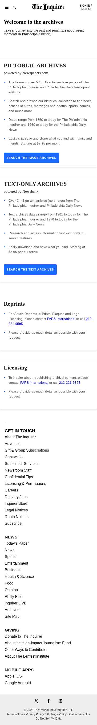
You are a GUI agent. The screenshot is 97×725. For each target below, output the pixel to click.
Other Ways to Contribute (25, 650)
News (9, 550)
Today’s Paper (17, 543)
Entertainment (16, 563)
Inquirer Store (16, 503)
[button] (6, 7)
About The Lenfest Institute (27, 656)
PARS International (61, 319)
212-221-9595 (69, 382)
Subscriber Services (21, 464)
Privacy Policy (35, 714)
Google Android (18, 683)
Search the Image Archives (31, 157)
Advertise (12, 444)
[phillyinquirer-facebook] (48, 701)
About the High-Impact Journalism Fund (38, 643)
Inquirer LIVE (16, 603)
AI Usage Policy (56, 714)
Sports (10, 557)
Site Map (12, 616)
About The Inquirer (20, 437)
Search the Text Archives (30, 269)
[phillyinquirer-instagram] (61, 701)
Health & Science (19, 577)
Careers (11, 490)
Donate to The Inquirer (23, 636)
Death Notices (16, 517)
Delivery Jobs (16, 497)
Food (9, 583)
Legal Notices (16, 510)
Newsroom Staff (18, 470)
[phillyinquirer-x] (36, 701)
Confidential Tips (19, 477)
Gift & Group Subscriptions (27, 450)
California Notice (80, 714)
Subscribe (13, 523)
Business (12, 570)
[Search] (14, 8)
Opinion (11, 590)
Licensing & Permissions (25, 484)
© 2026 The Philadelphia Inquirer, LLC (48, 710)
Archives (12, 610)
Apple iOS (13, 676)
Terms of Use (15, 714)
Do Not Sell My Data (48, 718)
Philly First (13, 597)
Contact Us (14, 457)
